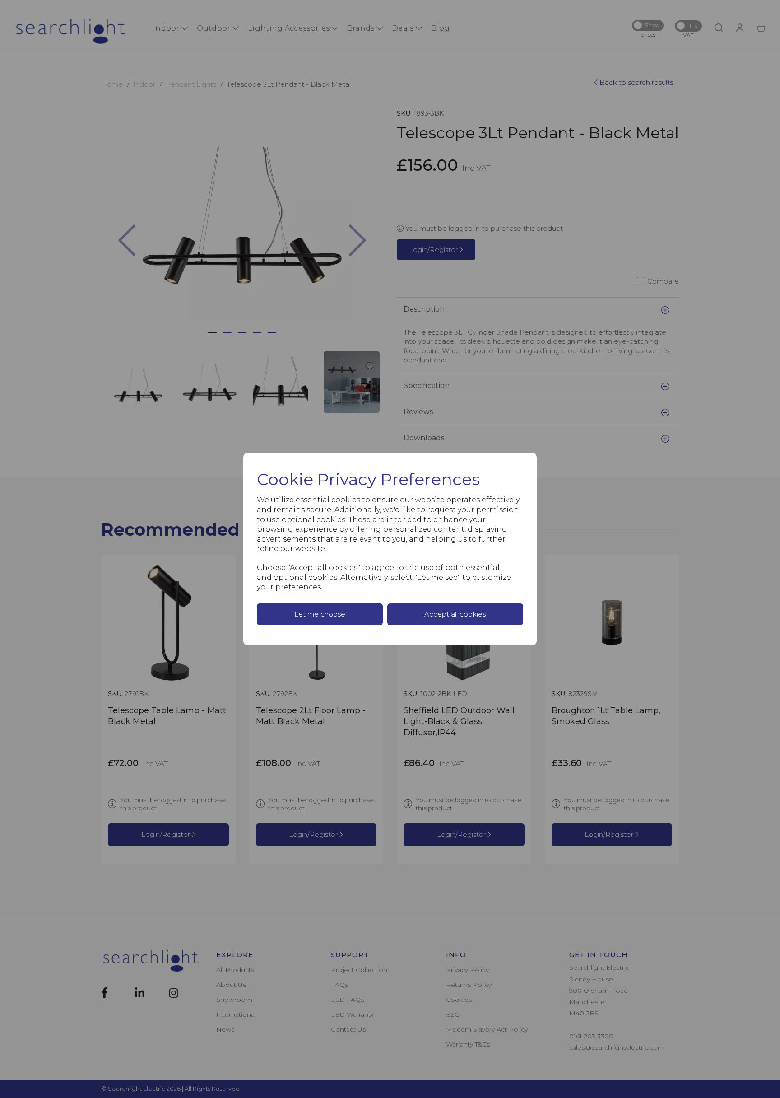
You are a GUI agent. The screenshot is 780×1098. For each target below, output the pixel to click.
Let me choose (319, 614)
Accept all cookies (455, 614)
